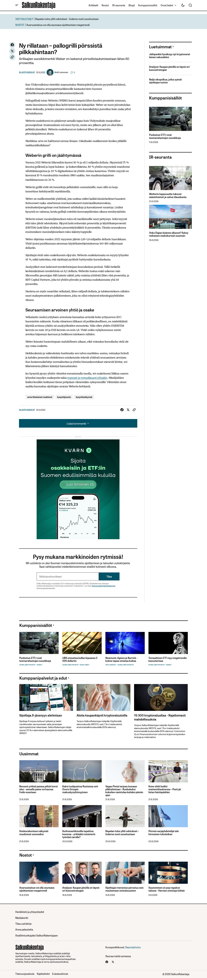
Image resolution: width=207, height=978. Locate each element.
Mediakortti (21, 918)
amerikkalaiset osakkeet (39, 396)
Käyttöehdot (43, 974)
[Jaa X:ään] (12, 51)
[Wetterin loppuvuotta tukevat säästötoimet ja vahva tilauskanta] (170, 178)
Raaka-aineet (84, 664)
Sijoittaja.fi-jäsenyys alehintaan (40, 715)
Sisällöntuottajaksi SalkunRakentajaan (36, 935)
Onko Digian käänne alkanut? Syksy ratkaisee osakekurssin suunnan (168, 234)
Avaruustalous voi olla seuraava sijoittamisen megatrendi (58, 25)
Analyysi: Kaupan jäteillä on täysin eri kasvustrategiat (169, 68)
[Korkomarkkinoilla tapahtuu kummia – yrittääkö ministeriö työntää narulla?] (82, 816)
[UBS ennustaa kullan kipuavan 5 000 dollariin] (82, 643)
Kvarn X (39, 664)
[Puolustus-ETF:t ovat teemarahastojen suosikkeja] (170, 119)
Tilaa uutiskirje (23, 923)
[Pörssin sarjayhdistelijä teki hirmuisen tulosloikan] (168, 816)
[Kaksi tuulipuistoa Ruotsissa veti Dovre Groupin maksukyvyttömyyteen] (82, 771)
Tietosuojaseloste (24, 974)
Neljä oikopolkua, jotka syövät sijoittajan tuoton (165, 81)
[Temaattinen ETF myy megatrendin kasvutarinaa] (168, 643)
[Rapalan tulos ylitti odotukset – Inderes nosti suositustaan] (125, 816)
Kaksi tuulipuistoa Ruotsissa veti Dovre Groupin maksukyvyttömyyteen (80, 789)
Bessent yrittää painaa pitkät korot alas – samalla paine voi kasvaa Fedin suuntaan (38, 789)
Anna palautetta (24, 929)
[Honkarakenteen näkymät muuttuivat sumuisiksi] (39, 816)
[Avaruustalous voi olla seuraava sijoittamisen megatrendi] (39, 873)
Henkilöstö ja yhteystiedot (29, 912)
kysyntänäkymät (84, 396)
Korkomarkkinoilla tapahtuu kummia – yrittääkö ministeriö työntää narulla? (78, 834)
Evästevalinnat (60, 974)
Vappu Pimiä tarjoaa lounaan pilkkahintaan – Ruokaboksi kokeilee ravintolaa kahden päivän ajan (124, 791)
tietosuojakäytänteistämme (103, 585)
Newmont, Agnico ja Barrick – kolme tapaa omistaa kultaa (121, 659)
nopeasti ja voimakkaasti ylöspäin (87, 377)
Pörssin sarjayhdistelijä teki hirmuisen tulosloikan (163, 832)
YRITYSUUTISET (24, 19)
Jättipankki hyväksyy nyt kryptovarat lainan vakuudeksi (169, 56)
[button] (17, 5)
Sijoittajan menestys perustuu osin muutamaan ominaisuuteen (124, 889)
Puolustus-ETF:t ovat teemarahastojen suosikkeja (165, 136)
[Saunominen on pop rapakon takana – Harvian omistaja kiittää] (168, 873)
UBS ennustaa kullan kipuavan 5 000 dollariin (79, 659)
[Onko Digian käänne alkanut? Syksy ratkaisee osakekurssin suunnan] (170, 217)
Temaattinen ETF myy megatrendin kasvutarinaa (167, 659)
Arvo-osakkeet (110, 664)
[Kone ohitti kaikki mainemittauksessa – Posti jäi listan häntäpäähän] (168, 771)
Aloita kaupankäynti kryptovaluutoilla (102, 715)
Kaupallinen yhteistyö (27, 664)
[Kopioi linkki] (12, 57)
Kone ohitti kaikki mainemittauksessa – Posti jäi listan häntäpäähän (164, 789)
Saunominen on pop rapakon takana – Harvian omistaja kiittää (166, 889)
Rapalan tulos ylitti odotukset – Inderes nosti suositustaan (67, 19)
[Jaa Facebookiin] (12, 45)
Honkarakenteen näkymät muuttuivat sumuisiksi (33, 832)
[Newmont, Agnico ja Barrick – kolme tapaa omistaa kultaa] (125, 643)
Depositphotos (133, 947)
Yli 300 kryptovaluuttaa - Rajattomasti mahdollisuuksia (160, 717)
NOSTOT (19, 25)
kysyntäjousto (64, 396)
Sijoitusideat (27, 72)
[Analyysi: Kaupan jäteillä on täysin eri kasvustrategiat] (82, 873)
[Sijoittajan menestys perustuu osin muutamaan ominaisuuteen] (125, 873)
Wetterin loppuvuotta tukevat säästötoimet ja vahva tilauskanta (167, 195)
